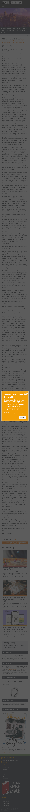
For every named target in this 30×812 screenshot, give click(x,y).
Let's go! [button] (22, 417)
